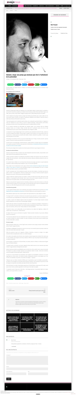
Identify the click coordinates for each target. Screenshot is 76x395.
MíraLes (60, 8)
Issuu (57, 33)
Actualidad (15, 5)
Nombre (7, 366)
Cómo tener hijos (27, 5)
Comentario (8, 355)
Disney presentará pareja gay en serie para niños (37, 291)
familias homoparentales (14, 283)
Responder (14, 346)
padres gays (21, 283)
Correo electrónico (9, 371)
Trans (62, 5)
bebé (8, 283)
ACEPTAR (38, 394)
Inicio (10, 5)
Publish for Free (64, 33)
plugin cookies (73, 393)
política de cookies (68, 392)
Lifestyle (41, 5)
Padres (8, 79)
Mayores (57, 5)
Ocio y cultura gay (49, 5)
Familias (20, 5)
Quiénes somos (66, 8)
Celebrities (35, 5)
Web (28, 371)
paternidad (26, 283)
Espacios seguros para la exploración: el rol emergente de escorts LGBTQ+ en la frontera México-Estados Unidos (36, 8)
